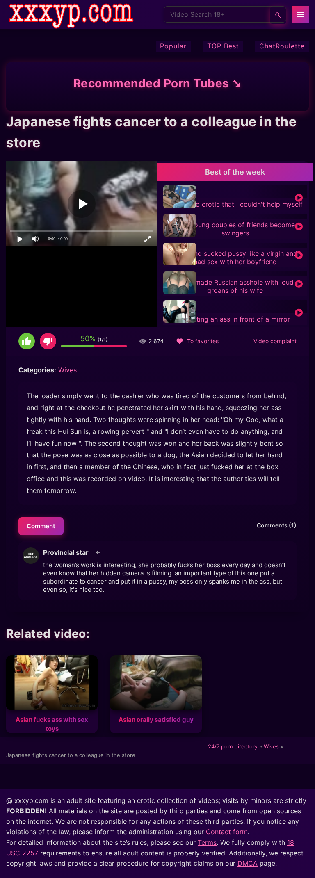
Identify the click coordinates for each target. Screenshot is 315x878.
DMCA (247, 863)
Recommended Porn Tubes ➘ (157, 83)
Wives (67, 370)
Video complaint (275, 341)
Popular (173, 46)
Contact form (227, 832)
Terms (207, 842)
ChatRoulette (282, 46)
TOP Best (223, 46)
